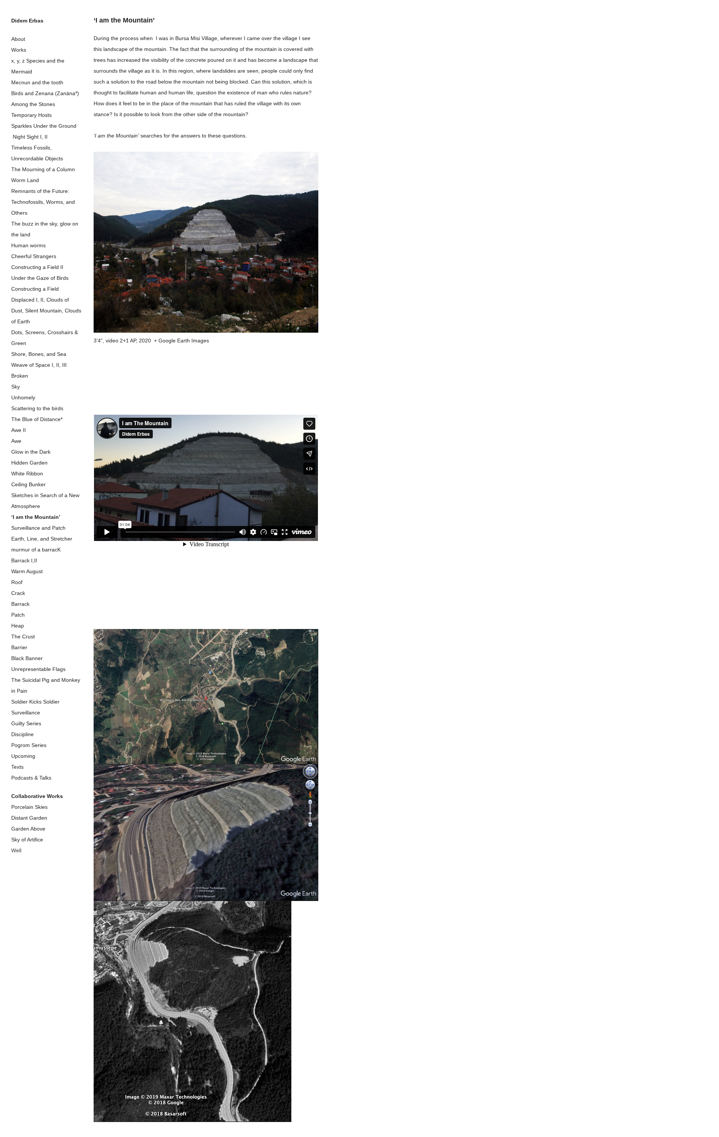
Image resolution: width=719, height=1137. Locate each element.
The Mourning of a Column (43, 169)
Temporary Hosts (31, 115)
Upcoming (23, 756)
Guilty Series (26, 723)
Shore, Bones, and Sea (38, 354)
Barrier (19, 647)
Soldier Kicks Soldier (35, 702)
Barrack (20, 604)
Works (18, 50)
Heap (17, 626)
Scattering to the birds (37, 408)
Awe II (18, 430)
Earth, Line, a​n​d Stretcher (41, 539)
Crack (18, 593)
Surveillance (25, 713)
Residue (21, 861)
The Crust (23, 636)
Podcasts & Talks (31, 778)
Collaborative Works (37, 796)
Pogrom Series (28, 745)
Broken (19, 376)
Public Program (30, 890)
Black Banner (27, 658)
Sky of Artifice (27, 840)
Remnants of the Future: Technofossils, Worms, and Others (43, 202)
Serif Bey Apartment (34, 872)
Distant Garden (29, 818)
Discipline (22, 734)
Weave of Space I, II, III (39, 365)
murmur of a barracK (36, 550)
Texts (17, 767)
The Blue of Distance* (37, 419)
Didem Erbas (27, 21)
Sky (15, 387)
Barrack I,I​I (24, 560)
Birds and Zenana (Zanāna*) (45, 93)
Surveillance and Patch (38, 528)
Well (16, 850)
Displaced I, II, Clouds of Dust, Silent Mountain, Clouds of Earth (46, 310)
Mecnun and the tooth (37, 82)
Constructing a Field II (37, 267)
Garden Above (28, 829)
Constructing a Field (35, 289)
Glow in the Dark (31, 452)
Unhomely (23, 397)
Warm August (27, 571)
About (18, 39)
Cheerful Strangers (33, 256)
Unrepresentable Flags (38, 669)
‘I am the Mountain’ (35, 517)
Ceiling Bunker (28, 484)
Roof (16, 582)
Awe (16, 441)
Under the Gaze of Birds (40, 278)
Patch (18, 615)
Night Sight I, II (29, 137)
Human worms (28, 245)
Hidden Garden (29, 463)
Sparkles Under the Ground (43, 126)
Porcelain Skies (29, 807)
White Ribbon (27, 474)
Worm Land (25, 180)
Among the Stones (33, 104)
